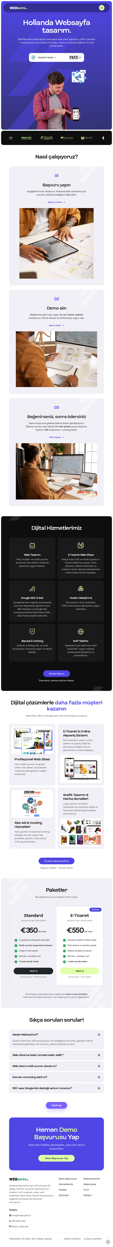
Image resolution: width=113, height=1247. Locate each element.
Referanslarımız (92, 1178)
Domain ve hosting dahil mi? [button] (29, 1077)
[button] (101, 7)
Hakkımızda (90, 1184)
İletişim (88, 1195)
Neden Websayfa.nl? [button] (25, 1034)
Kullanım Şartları (93, 1238)
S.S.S (86, 1189)
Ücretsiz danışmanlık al (56, 861)
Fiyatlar (63, 1189)
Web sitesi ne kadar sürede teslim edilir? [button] (37, 1055)
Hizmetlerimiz (66, 1184)
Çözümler (64, 1195)
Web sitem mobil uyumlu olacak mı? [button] (34, 1066)
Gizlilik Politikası (72, 1238)
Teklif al (33, 971)
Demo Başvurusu (68, 1178)
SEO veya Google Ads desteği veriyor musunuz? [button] (42, 1088)
